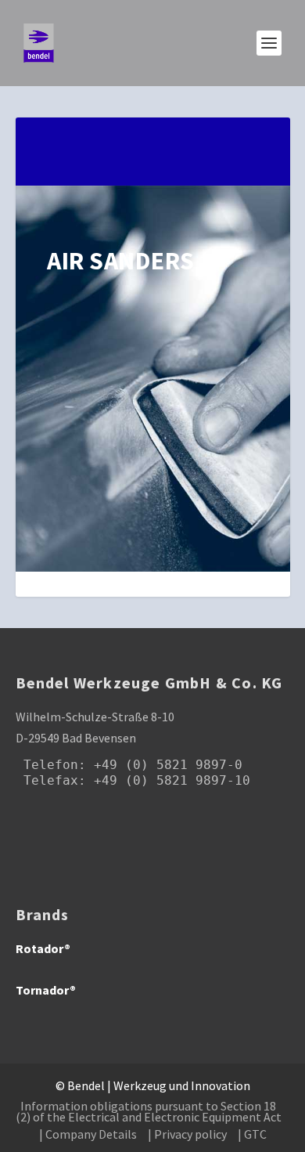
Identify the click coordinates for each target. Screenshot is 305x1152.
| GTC (252, 1134)
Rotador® (43, 948)
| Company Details (88, 1134)
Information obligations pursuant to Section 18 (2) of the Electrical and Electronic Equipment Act (149, 1111)
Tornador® (46, 990)
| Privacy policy (187, 1134)
